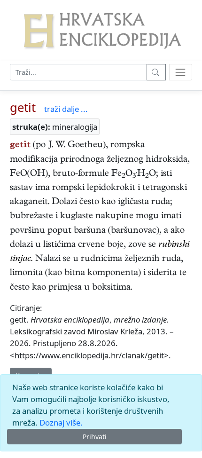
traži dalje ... (66, 108)
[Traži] (156, 72)
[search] (180, 72)
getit (23, 107)
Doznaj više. (61, 422)
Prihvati (95, 436)
